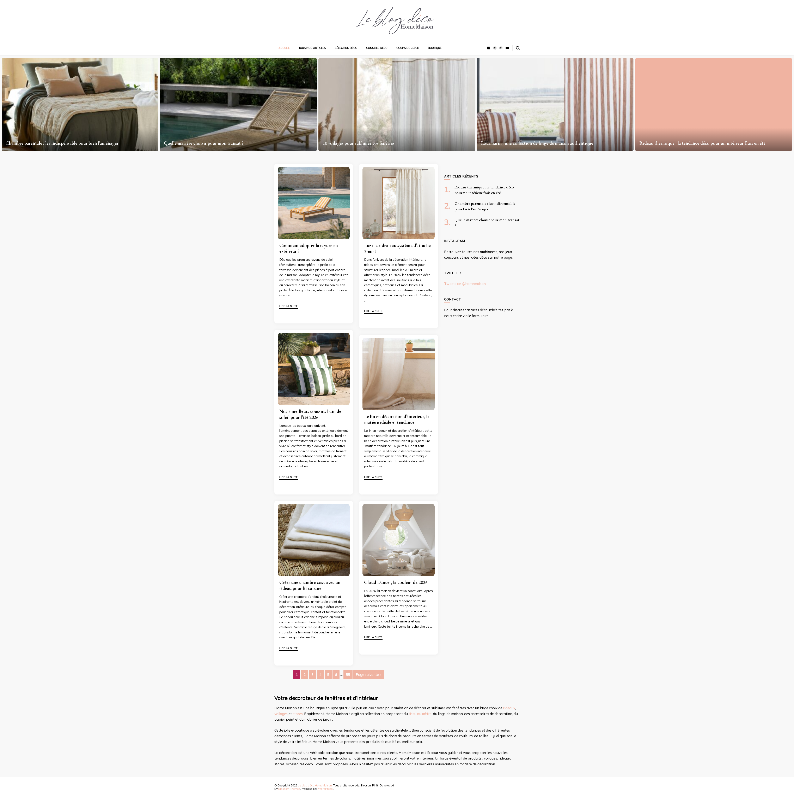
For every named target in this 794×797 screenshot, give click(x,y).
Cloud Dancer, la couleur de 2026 (396, 582)
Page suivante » (368, 674)
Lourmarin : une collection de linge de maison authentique (379, 143)
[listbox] (397, 103)
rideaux (509, 708)
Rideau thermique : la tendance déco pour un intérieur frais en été (544, 143)
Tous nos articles (312, 47)
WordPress (325, 788)
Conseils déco (376, 47)
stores (298, 713)
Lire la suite (288, 306)
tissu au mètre (420, 713)
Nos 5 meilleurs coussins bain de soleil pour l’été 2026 (310, 414)
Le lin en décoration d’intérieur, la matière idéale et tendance (396, 419)
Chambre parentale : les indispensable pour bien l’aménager (695, 143)
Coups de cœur (407, 47)
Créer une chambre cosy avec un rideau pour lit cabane (309, 585)
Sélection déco (346, 47)
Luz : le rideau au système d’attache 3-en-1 (397, 248)
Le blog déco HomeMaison (315, 785)
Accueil (284, 47)
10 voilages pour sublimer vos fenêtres (200, 143)
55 (348, 674)
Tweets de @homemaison (465, 283)
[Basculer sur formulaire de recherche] (518, 48)
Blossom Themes (289, 788)
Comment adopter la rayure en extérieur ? (308, 248)
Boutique (434, 47)
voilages (281, 713)
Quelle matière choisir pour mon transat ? (45, 143)
